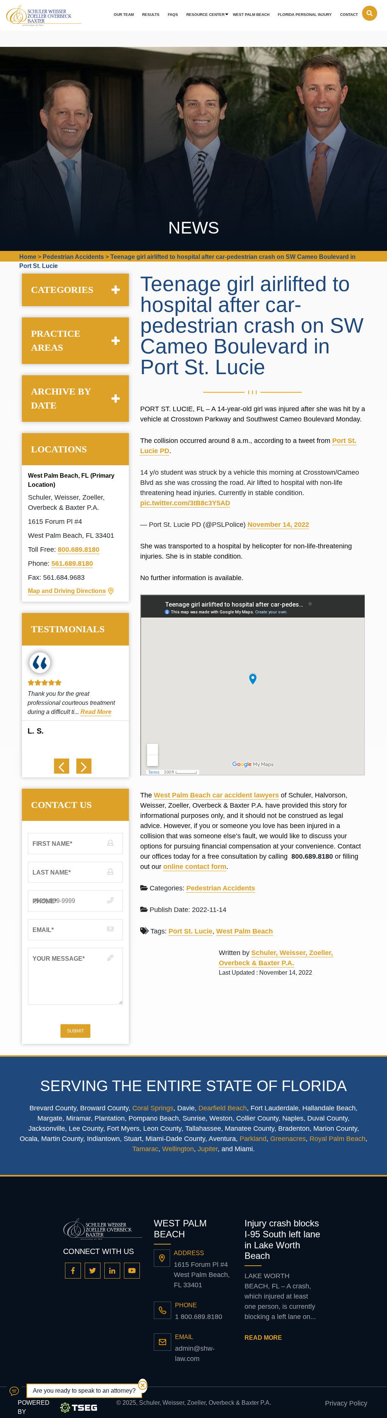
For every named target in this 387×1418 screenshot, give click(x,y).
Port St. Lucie (190, 931)
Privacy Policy (346, 1403)
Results (150, 14)
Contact (349, 14)
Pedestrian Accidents (220, 888)
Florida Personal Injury (305, 14)
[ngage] (14, 1391)
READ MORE (263, 1337)
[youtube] (132, 1271)
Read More (95, 712)
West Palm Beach (251, 14)
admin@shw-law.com (195, 1353)
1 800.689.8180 (198, 1316)
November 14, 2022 (278, 524)
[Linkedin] (112, 1271)
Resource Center (205, 14)
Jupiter (208, 1149)
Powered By (34, 1407)
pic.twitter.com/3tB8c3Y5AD (185, 503)
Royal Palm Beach (337, 1138)
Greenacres (288, 1138)
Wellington (178, 1149)
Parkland (253, 1138)
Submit (75, 1031)
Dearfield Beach (222, 1108)
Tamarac (145, 1149)
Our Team (124, 14)
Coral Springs (152, 1108)
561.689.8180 (72, 563)
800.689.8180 (78, 549)
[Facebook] (73, 1271)
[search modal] (369, 13)
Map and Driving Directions (67, 591)
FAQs (173, 14)
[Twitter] (93, 1271)
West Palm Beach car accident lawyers (216, 795)
